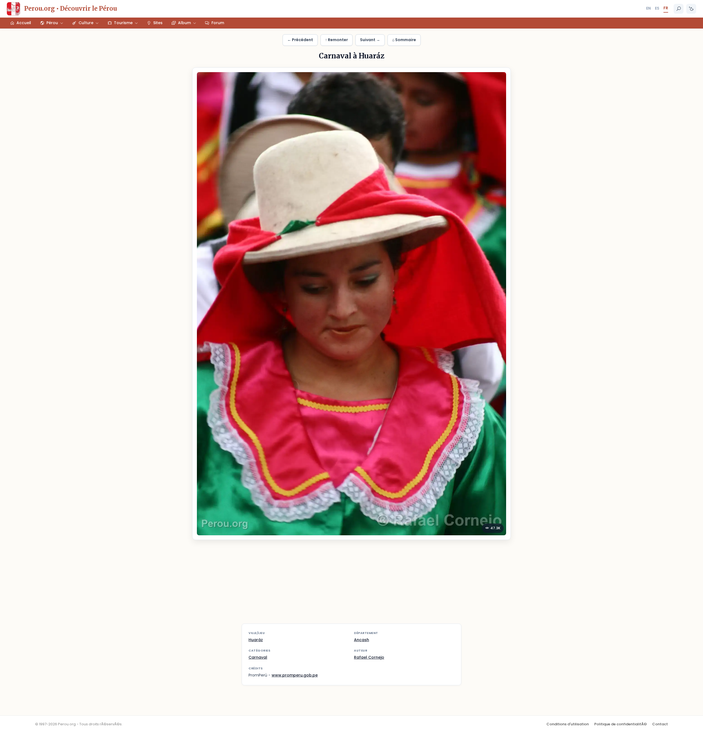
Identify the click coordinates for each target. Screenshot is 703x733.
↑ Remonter (336, 40)
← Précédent (300, 40)
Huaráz (256, 640)
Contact (660, 724)
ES (657, 8)
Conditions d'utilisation (567, 724)
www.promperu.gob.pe (295, 675)
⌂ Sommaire (404, 40)
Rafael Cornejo (369, 657)
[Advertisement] (351, 585)
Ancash (361, 640)
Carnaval (258, 657)
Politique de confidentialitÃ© (620, 724)
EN (648, 8)
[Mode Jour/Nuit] (691, 9)
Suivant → (370, 40)
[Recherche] (679, 9)
